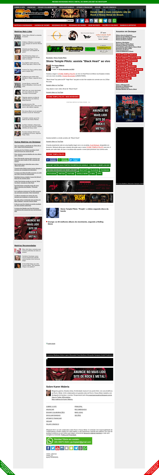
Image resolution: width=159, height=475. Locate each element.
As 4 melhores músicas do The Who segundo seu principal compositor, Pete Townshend (27, 191)
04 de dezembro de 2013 (66, 69)
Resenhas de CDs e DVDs (124, 48)
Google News (82, 173)
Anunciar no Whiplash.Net (124, 86)
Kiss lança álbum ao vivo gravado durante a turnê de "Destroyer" (32, 111)
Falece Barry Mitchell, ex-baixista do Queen (31, 35)
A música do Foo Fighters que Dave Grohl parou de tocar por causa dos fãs (26, 150)
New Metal (130, 69)
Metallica (120, 69)
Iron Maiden (132, 60)
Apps (99, 173)
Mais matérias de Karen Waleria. (62, 399)
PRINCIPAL (78, 406)
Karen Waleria (59, 65)
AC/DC (119, 54)
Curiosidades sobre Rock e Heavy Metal (128, 47)
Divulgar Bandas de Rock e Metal (126, 89)
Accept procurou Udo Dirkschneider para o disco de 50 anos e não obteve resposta (31, 105)
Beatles (133, 54)
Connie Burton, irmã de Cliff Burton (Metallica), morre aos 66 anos (31, 85)
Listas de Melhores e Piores (124, 51)
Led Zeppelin (121, 66)
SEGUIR (98, 7)
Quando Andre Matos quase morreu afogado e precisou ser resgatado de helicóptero (28, 169)
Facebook (105, 170)
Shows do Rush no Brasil (124, 39)
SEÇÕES (110, 25)
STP (57, 67)
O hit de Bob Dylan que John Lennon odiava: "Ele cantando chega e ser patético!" (31, 265)
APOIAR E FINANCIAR (84, 7)
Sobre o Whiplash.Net (123, 84)
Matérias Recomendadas (25, 245)
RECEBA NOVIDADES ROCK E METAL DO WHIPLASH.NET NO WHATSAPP (79, 2)
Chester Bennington (68, 76)
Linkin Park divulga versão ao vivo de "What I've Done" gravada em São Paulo (27, 182)
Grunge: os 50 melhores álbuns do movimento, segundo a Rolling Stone (75, 223)
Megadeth (132, 66)
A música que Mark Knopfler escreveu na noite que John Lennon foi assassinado (28, 173)
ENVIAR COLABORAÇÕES (47, 7)
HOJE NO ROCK (94, 25)
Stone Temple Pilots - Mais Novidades (63, 97)
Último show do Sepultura (124, 35)
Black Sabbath (122, 57)
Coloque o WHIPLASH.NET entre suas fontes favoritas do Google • (95, 165)
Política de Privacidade (68, 435)
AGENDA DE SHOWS (42, 25)
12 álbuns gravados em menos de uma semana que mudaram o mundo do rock (26, 196)
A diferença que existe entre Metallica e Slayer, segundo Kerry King (32, 78)
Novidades (49, 58)
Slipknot (127, 78)
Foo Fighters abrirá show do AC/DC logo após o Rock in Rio (31, 63)
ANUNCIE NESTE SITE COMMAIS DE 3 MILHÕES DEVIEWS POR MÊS (152, 468)
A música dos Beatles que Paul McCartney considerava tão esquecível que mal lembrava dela (27, 210)
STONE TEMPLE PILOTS (66, 74)
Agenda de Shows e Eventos (125, 45)
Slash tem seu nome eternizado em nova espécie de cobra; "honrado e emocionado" (31, 92)
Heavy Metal (121, 60)
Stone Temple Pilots (60, 58)
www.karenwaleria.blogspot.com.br (100, 395)
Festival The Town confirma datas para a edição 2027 (32, 70)
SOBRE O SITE (19, 7)
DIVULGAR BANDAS (66, 7)
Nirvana (139, 69)
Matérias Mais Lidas (23, 31)
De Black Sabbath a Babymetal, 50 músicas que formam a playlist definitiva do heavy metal (32, 126)
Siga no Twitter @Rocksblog (61, 397)
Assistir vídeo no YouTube (54, 85)
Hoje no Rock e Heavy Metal (125, 44)
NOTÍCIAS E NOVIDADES (23, 25)
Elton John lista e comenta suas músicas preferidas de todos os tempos (31, 250)
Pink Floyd (134, 72)
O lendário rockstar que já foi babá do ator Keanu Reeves (30, 118)
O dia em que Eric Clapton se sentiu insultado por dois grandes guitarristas (27, 204)
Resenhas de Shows (122, 50)
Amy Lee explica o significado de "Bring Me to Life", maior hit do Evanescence (27, 146)
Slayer (119, 78)
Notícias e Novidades (122, 42)
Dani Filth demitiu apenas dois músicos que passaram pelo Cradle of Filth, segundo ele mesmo (27, 160)
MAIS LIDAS (79, 412)
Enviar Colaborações (122, 87)
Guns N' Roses (135, 57)
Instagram (51, 173)
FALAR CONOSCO (109, 7)
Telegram (94, 170)
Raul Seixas (121, 75)
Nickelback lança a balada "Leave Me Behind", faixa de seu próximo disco (27, 177)
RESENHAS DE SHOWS (77, 25)
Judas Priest (121, 63)
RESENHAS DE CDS (59, 25)
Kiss (129, 63)
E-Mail (92, 173)
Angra (125, 54)
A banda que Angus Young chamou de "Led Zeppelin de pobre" (30, 50)
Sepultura (131, 75)
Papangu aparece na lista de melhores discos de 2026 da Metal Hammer (30, 99)
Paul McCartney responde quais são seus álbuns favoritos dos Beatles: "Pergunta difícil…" (26, 187)
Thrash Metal (122, 81)
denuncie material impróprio (93, 433)
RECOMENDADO (81, 409)
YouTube (70, 173)
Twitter (61, 173)
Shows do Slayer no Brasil (124, 38)
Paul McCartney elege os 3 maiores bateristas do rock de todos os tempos (31, 57)
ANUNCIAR (31, 7)
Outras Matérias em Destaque (27, 142)
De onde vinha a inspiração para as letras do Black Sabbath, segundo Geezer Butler (27, 200)
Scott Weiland (94, 145)
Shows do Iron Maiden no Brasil (126, 36)
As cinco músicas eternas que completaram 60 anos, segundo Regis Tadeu (31, 133)
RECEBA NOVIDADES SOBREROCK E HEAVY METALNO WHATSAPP (6, 468)
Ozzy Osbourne (122, 72)
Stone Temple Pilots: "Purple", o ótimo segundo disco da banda (84, 210)
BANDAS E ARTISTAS (128, 25)
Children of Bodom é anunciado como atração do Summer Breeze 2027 (32, 43)
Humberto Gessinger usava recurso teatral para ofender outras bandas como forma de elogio (31, 258)
